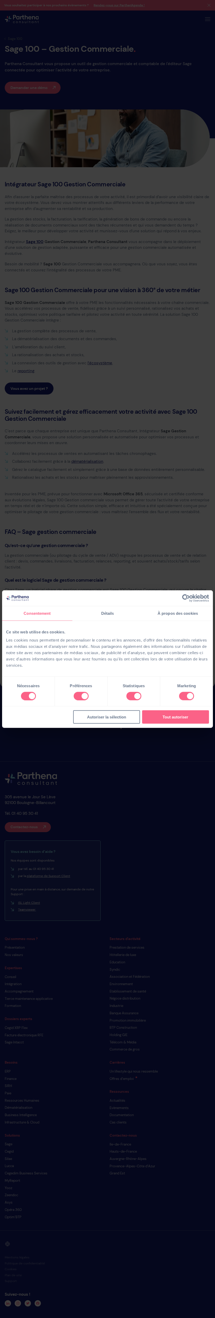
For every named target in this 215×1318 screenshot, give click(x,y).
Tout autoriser (175, 717)
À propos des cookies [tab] (178, 613)
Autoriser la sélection (106, 717)
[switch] (81, 696)
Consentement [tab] (37, 613)
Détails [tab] (107, 613)
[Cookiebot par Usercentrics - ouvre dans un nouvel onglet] (186, 598)
